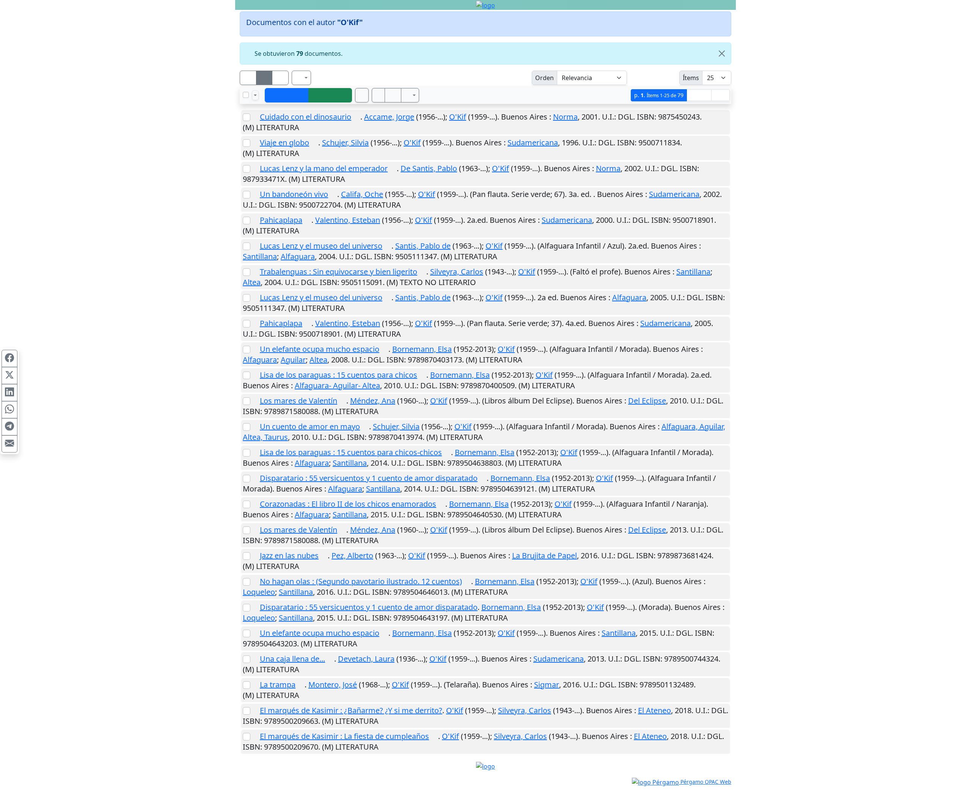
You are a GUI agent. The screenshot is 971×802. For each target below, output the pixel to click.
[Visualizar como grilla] (280, 78)
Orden (544, 78)
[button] (378, 95)
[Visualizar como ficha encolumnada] (264, 78)
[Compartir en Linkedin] (9, 392)
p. (658, 95)
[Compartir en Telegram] (9, 426)
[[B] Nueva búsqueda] (330, 95)
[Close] (722, 53)
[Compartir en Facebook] (9, 358)
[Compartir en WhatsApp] (9, 409)
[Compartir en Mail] (9, 443)
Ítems (691, 78)
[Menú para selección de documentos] (255, 95)
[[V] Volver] (287, 95)
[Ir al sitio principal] (485, 5)
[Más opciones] (410, 95)
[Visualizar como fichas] (248, 78)
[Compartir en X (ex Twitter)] (9, 375)
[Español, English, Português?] (301, 78)
